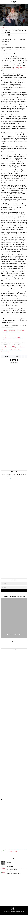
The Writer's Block (5, 27)
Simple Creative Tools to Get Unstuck (18, 850)
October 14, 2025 (13, 851)
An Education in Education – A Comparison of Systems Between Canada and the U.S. (17, 868)
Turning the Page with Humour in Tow (14, 873)
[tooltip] (10, 360)
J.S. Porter (9, 861)
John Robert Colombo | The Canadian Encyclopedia (14, 68)
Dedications (9, 862)
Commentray (14, 362)
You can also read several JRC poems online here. (13, 347)
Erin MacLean (10, 866)
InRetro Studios (10, 872)
